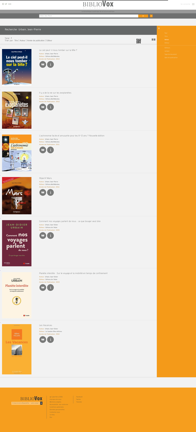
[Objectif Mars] (16, 214)
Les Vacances (45, 325)
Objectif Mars (45, 178)
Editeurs (167, 48)
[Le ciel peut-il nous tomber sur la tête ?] (16, 85)
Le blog (52, 415)
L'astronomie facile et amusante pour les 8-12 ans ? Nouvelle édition (71, 136)
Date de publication (171, 57)
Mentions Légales (55, 402)
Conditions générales (57, 407)
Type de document (171, 54)
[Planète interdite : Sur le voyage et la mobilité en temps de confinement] (16, 318)
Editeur (167, 43)
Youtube (79, 402)
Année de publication (36, 41)
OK (143, 16)
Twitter (78, 399)
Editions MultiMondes (53, 56)
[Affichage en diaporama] (154, 40)
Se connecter (185, 4)
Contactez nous (55, 412)
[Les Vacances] (16, 374)
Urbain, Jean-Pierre (51, 54)
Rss (51, 417)
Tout (166, 33)
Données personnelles (57, 409)
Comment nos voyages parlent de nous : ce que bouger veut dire (70, 221)
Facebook (79, 397)
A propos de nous (55, 399)
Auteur (167, 39)
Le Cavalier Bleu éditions (54, 331)
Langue (167, 51)
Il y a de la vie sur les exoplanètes (55, 93)
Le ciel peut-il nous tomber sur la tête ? (58, 50)
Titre (166, 36)
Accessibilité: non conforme (59, 404)
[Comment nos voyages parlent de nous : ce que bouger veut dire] (16, 266)
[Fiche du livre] (50, 68)
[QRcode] (138, 43)
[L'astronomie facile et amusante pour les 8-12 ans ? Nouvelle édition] (16, 171)
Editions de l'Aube (51, 227)
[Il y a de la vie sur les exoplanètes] (16, 128)
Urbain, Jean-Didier (51, 225)
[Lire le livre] (42, 68)
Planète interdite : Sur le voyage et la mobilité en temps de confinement (73, 273)
